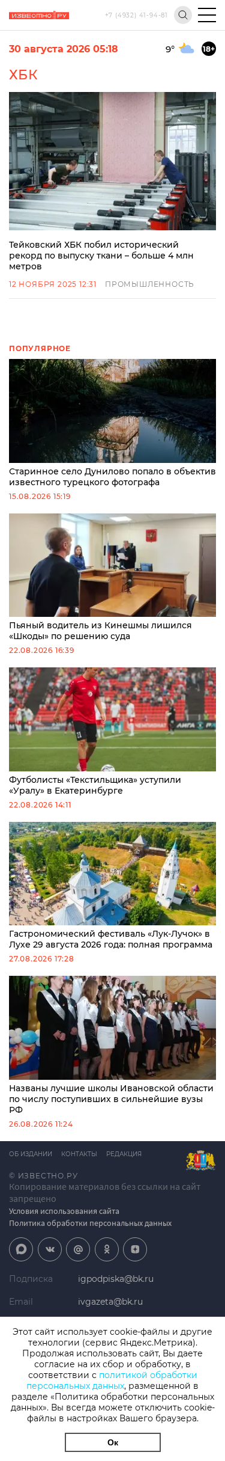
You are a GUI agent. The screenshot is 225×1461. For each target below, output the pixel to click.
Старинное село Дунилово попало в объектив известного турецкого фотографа (112, 477)
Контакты (79, 1154)
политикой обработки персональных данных (111, 1380)
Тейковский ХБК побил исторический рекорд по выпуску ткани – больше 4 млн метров (101, 255)
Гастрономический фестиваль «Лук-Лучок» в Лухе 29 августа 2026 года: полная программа (110, 939)
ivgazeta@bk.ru (110, 1301)
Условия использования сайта (64, 1210)
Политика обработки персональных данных (90, 1223)
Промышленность (149, 284)
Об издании (30, 1154)
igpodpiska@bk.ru (116, 1278)
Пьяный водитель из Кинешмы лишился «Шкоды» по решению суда (100, 631)
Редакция (124, 1154)
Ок (112, 1442)
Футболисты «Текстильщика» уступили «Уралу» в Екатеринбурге (95, 785)
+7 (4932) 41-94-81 (136, 15)
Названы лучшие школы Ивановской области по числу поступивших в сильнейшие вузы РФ (111, 1099)
